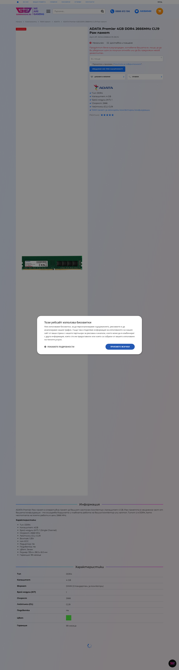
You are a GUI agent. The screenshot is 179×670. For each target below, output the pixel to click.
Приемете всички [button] (120, 346)
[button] (59, 346)
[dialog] (89, 335)
